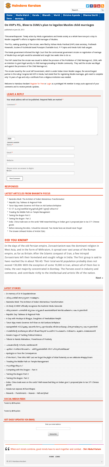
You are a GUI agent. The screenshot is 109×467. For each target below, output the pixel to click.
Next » (99, 277)
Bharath (46, 15)
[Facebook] (91, 7)
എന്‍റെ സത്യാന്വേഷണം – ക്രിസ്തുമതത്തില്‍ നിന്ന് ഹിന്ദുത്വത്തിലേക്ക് (37, 349)
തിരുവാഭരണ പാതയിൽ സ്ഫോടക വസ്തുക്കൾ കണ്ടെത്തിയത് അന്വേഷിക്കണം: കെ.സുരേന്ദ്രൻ (46, 310)
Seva (9, 18)
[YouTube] (98, 7)
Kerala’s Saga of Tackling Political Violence (24, 335)
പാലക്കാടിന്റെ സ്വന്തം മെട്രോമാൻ (21, 345)
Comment (11, 105)
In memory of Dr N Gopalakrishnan (21, 294)
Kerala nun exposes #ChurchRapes (20, 389)
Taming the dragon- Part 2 (20, 219)
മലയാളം (19, 18)
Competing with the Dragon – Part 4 (21, 370)
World (57, 15)
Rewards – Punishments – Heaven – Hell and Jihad (27, 393)
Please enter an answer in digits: (20, 168)
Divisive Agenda (71, 15)
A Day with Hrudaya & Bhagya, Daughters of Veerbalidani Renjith (33, 318)
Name (10, 145)
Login (49, 84)
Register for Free (37, 84)
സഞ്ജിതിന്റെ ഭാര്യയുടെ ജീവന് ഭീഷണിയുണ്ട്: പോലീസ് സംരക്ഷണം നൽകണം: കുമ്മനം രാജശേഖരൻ (51, 331)
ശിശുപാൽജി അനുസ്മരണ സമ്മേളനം (22, 298)
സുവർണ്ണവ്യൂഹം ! (14, 366)
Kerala (35, 15)
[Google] (95, 7)
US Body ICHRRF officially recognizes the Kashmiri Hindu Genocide (34, 306)
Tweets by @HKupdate (12, 403)
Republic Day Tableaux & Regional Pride (25, 202)
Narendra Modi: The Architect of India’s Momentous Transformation (36, 199)
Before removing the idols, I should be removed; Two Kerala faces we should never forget (45, 228)
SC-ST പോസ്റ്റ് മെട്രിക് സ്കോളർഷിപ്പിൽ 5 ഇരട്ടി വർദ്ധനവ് (33, 209)
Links (57, 457)
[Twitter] (87, 7)
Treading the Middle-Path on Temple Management (29, 212)
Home (9, 15)
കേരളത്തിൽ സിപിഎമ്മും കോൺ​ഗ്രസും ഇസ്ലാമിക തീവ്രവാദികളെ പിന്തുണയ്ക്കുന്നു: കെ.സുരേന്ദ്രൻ (52, 327)
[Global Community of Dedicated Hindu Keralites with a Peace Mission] (23, 8)
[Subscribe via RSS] (102, 7)
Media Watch (22, 15)
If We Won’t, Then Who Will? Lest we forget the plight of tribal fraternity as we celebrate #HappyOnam (49, 357)
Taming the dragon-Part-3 (19, 215)
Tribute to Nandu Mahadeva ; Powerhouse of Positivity (29, 339)
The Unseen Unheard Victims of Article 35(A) (27, 231)
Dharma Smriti (90, 15)
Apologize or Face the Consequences (21, 353)
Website (10, 160)
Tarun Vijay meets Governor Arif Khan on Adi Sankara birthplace (35, 206)
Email (10, 153)
